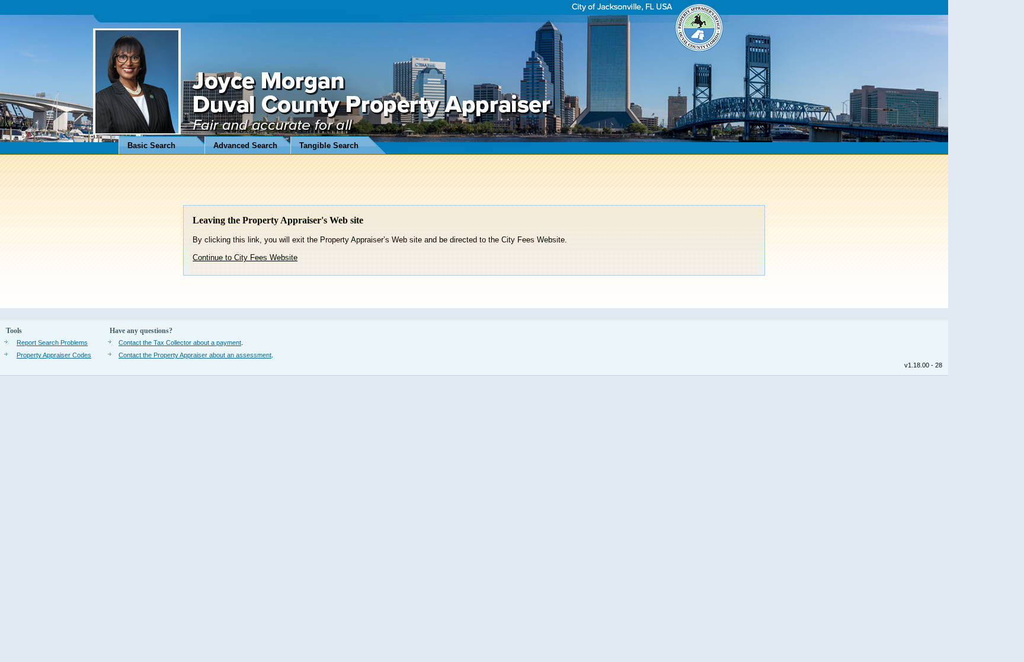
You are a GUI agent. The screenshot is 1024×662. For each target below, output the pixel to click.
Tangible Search (329, 145)
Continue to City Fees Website (245, 257)
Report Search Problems (52, 342)
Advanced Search (245, 145)
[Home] (474, 77)
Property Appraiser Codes (54, 355)
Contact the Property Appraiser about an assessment (195, 355)
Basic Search (151, 145)
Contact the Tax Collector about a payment (180, 342)
